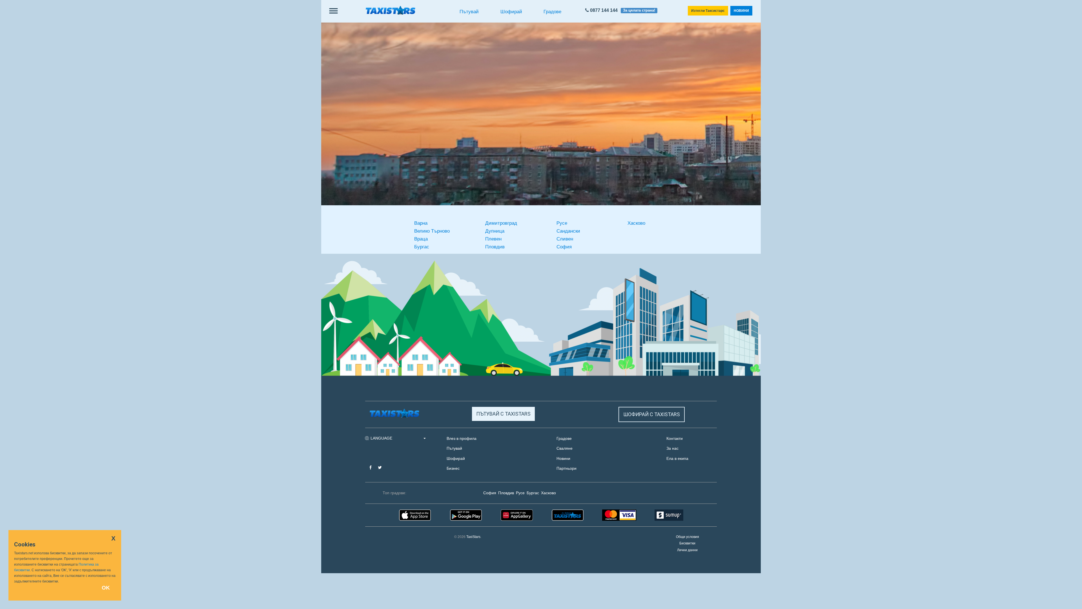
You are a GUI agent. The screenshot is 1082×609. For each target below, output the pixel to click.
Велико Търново (432, 231)
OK (106, 588)
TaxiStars (473, 537)
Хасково (636, 223)
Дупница (494, 231)
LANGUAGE (382, 438)
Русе (561, 223)
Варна (420, 223)
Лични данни (687, 550)
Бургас (421, 247)
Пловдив (495, 247)
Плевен (493, 239)
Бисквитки (687, 543)
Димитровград (501, 223)
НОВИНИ (741, 11)
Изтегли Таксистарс (708, 11)
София (564, 247)
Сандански (568, 231)
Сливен (564, 239)
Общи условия (687, 537)
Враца (421, 239)
